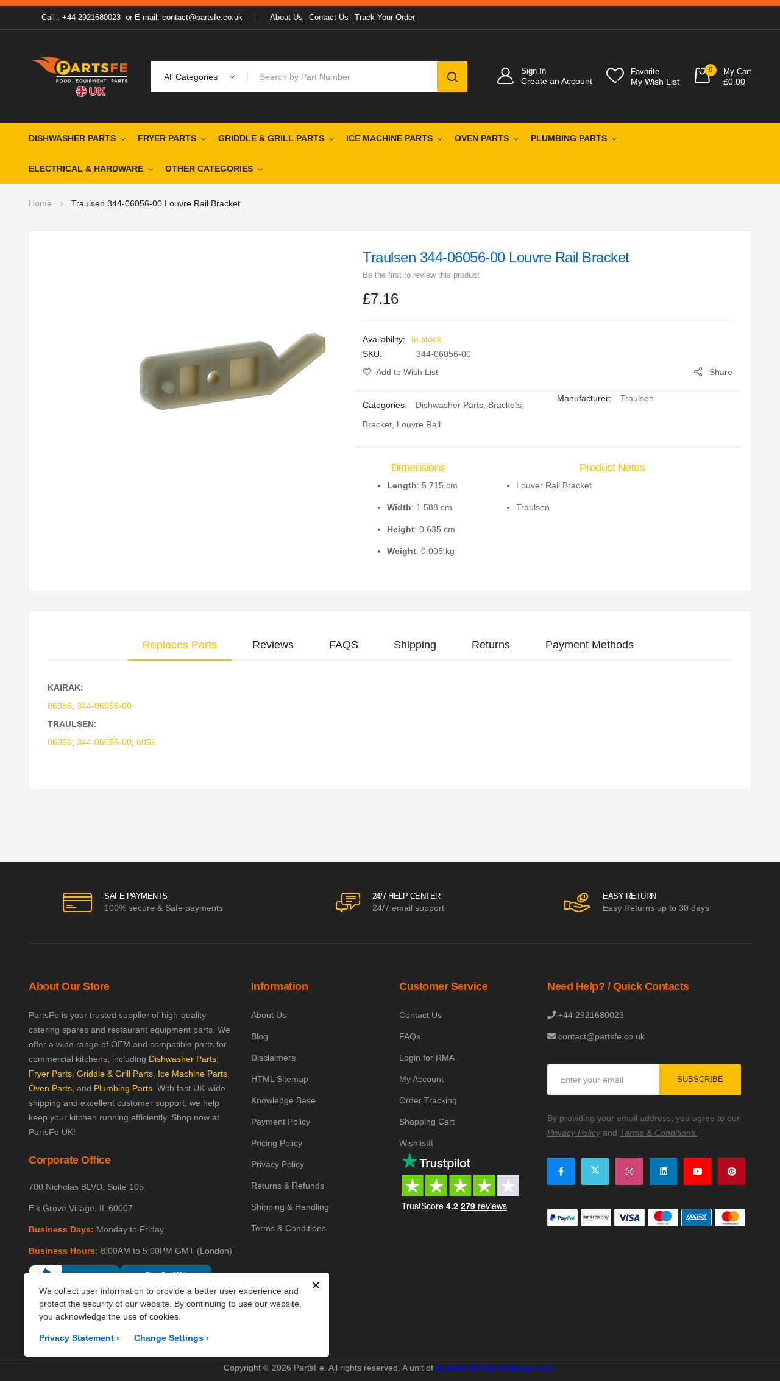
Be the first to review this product (421, 274)
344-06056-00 (104, 706)
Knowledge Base (283, 1100)
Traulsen (637, 398)
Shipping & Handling (290, 1207)
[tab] (180, 645)
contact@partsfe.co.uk (601, 1036)
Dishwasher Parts (72, 138)
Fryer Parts (167, 138)
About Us (286, 17)
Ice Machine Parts (389, 138)
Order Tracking (428, 1100)
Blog (259, 1036)
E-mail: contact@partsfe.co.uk (189, 17)
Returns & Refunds (287, 1185)
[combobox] (345, 77)
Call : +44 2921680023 (81, 17)
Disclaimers (273, 1058)
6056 (146, 742)
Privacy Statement (79, 1338)
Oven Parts (482, 138)
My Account (421, 1079)
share (720, 372)
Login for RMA (427, 1058)
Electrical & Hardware (86, 169)
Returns (491, 645)
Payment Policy (280, 1121)
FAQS (343, 645)
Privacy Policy (277, 1164)
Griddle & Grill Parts (271, 138)
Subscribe (700, 1079)
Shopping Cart (427, 1121)
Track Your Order (385, 17)
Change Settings (171, 1338)
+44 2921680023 (591, 1015)
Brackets (505, 405)
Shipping (415, 645)
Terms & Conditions (288, 1228)
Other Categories (209, 169)
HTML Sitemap (279, 1079)
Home (40, 203)
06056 (60, 706)
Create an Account (556, 81)
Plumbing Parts (569, 138)
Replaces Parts (180, 645)
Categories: (386, 405)
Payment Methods (589, 645)
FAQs (409, 1036)
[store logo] (80, 76)
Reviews (273, 645)
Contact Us (329, 17)
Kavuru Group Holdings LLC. (496, 1367)
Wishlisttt (416, 1143)
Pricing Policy (276, 1143)
